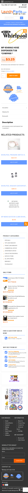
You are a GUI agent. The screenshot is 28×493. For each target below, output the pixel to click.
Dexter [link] (6, 421)
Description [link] (5, 107)
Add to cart (13, 75)
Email (3, 457)
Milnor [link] (6, 429)
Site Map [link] (20, 431)
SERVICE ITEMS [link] (9, 256)
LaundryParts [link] (17, 488)
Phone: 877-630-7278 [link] (9, 470)
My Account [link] (23, 7)
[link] (26, 224)
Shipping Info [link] (5, 112)
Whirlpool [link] (7, 435)
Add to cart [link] (14, 162)
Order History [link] (21, 440)
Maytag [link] (7, 427)
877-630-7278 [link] (12, 337)
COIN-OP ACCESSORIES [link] (11, 253)
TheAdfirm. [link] (23, 490)
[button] (25, 31)
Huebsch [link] (7, 425)
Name (3, 451)
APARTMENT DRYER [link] (10, 250)
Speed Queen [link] (8, 431)
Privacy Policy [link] (21, 423)
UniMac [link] (7, 433)
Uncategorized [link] (8, 264)
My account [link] (21, 438)
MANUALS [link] (7, 261)
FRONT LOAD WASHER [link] (11, 245)
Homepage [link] (8, 22)
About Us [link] (20, 421)
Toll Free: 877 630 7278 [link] (8, 5)
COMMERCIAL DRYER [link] (11, 248)
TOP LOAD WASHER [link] (10, 243)
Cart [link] (25, 5)
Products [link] (13, 22)
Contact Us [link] (21, 425)
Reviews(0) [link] (5, 116)
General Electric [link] (9, 423)
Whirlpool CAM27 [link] (19, 22)
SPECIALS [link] (7, 240)
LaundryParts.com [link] (8, 2)
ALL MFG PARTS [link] (9, 258)
